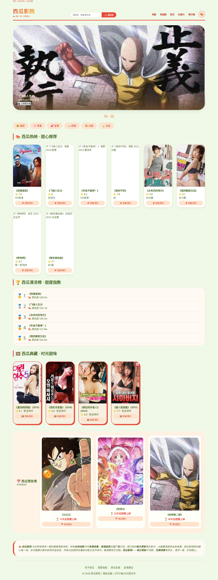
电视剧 (163, 14)
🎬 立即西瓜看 (24, 104)
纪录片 (181, 14)
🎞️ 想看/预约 (27, 416)
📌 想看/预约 (27, 203)
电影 (154, 14)
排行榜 (191, 14)
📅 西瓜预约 (66, 524)
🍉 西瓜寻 (109, 15)
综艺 (172, 14)
